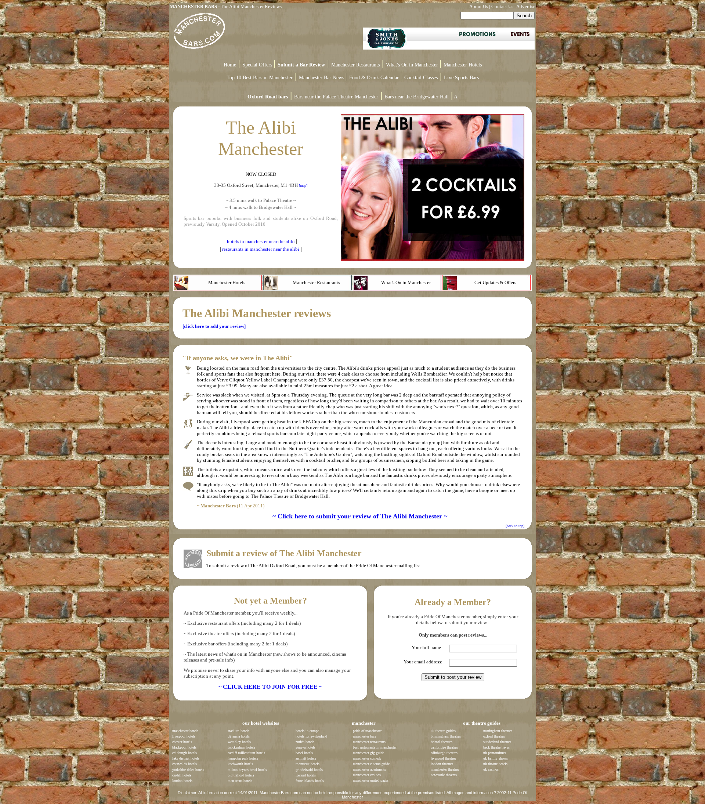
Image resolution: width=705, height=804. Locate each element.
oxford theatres (494, 736)
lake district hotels (185, 758)
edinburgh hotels (184, 753)
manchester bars (364, 736)
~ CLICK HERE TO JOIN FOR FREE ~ (270, 687)
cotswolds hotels (184, 764)
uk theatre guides (443, 731)
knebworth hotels (240, 764)
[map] (303, 186)
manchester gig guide (368, 753)
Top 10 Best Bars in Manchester (260, 77)
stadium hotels (238, 731)
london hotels (182, 781)
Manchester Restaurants (355, 65)
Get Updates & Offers (495, 282)
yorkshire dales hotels (188, 770)
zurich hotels (305, 742)
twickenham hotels (241, 747)
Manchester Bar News (321, 77)
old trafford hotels (241, 775)
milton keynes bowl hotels (247, 770)
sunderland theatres (497, 742)
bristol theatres (441, 742)
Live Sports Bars (461, 77)
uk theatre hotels (495, 764)
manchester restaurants (369, 742)
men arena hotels (240, 781)
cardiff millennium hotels (246, 753)
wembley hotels (239, 742)
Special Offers (258, 65)
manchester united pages (370, 780)
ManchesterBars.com (279, 792)
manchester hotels (185, 731)
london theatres (442, 764)
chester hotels (182, 742)
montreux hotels (307, 764)
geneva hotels (305, 747)
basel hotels (304, 753)
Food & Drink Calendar (374, 77)
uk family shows (495, 758)
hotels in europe (307, 731)
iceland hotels (306, 775)
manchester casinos (367, 775)
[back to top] (515, 526)
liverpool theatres (443, 758)
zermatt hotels (306, 758)
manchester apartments (369, 769)
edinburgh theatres (444, 753)
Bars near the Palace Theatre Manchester (336, 96)
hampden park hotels (243, 758)
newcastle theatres (444, 775)
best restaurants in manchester (375, 747)
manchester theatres (445, 769)
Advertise (525, 6)
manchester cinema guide (371, 764)
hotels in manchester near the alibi (261, 241)
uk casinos (491, 769)
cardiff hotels (181, 775)
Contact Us (502, 6)
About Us (478, 6)
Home (230, 65)
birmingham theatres (446, 736)
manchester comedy (367, 758)
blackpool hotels (184, 747)
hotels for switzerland (311, 736)
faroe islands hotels (310, 781)
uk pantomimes (494, 753)
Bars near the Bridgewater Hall (416, 96)
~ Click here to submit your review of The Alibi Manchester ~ (359, 516)
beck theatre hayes (496, 747)
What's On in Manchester (413, 65)
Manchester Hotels (463, 65)
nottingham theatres (497, 731)
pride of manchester (367, 731)
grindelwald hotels (309, 770)
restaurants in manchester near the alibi (260, 249)
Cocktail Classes (421, 77)
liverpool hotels (183, 736)
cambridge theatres (444, 747)
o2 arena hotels (239, 736)
